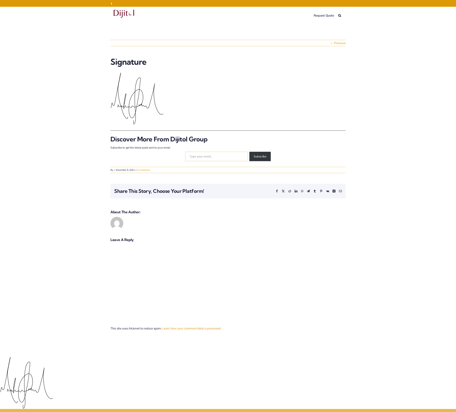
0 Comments (143, 169)
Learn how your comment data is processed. (191, 328)
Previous (340, 43)
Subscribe (260, 156)
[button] (339, 15)
